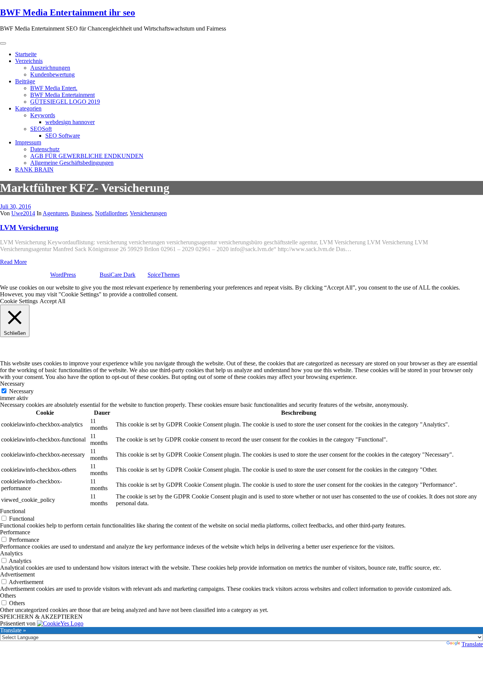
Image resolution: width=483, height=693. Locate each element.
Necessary (21, 391)
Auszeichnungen (50, 67)
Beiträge (25, 81)
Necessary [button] (12, 383)
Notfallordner (111, 213)
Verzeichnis (29, 61)
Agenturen (55, 213)
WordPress (63, 274)
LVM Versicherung (29, 228)
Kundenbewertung (52, 74)
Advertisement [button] (17, 574)
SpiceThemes (164, 274)
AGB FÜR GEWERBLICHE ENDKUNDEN (86, 156)
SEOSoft (41, 129)
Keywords (42, 115)
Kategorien (28, 108)
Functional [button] (12, 511)
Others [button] (8, 595)
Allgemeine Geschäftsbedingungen (72, 162)
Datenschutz (45, 149)
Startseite (26, 54)
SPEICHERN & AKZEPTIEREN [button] (41, 616)
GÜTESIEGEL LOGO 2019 (65, 101)
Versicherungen (148, 213)
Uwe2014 (23, 213)
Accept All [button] (52, 301)
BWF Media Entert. (53, 88)
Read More (13, 262)
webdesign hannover (70, 122)
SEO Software (62, 135)
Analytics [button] (11, 553)
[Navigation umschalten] (3, 43)
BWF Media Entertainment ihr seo (67, 12)
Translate (472, 644)
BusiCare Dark (117, 274)
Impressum (28, 142)
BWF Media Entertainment (62, 95)
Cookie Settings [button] (19, 301)
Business (81, 213)
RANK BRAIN (34, 169)
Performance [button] (15, 532)
